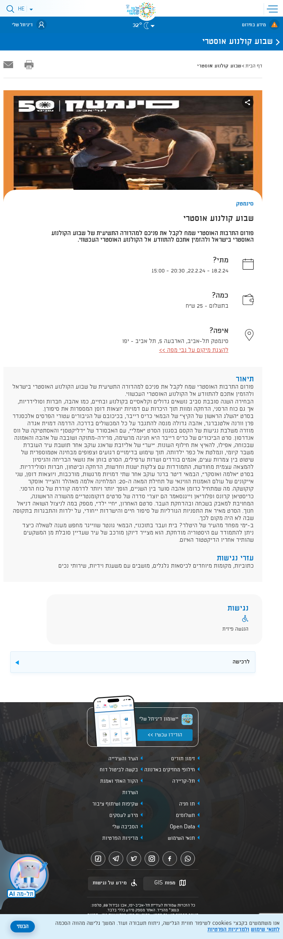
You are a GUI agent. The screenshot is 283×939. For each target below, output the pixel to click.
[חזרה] (276, 41)
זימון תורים (183, 759)
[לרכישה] (142, 655)
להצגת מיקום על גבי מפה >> (193, 350)
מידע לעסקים (123, 815)
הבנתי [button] (23, 926)
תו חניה (187, 804)
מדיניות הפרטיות (120, 838)
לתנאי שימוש (265, 930)
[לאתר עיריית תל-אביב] (146, 10)
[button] (273, 8)
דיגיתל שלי (22, 24)
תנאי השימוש (181, 838)
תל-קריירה (183, 781)
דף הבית (253, 66)
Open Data (182, 827)
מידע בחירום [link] (254, 24)
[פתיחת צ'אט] (25, 875)
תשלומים (185, 815)
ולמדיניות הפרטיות (228, 930)
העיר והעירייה (123, 759)
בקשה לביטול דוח (119, 770)
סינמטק (245, 204)
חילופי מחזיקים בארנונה (169, 770)
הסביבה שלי (125, 827)
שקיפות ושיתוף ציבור (115, 804)
